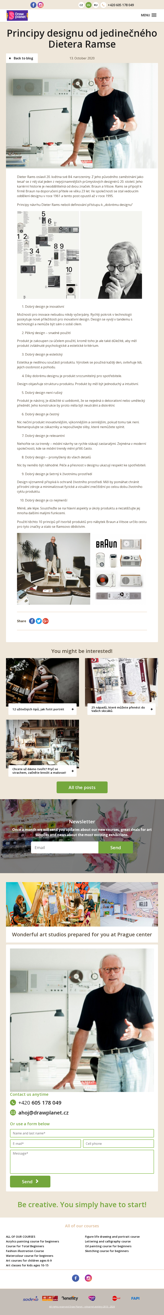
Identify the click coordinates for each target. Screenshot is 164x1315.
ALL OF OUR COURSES (20, 1236)
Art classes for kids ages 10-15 (27, 1265)
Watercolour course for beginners (29, 1256)
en (88, 5)
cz (81, 5)
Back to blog (23, 58)
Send (115, 847)
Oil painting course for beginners (108, 1246)
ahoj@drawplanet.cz (43, 1112)
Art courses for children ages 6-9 (29, 1260)
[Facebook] (33, 5)
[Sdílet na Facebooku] (32, 621)
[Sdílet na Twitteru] (39, 621)
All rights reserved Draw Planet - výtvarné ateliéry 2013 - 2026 (82, 1306)
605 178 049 (121, 5)
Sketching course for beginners (107, 1251)
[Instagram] (41, 5)
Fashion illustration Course (25, 1251)
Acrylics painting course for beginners (32, 1241)
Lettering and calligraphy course (108, 1241)
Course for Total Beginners (25, 1246)
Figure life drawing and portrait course (112, 1236)
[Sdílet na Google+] (46, 621)
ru (96, 5)
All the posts (82, 787)
